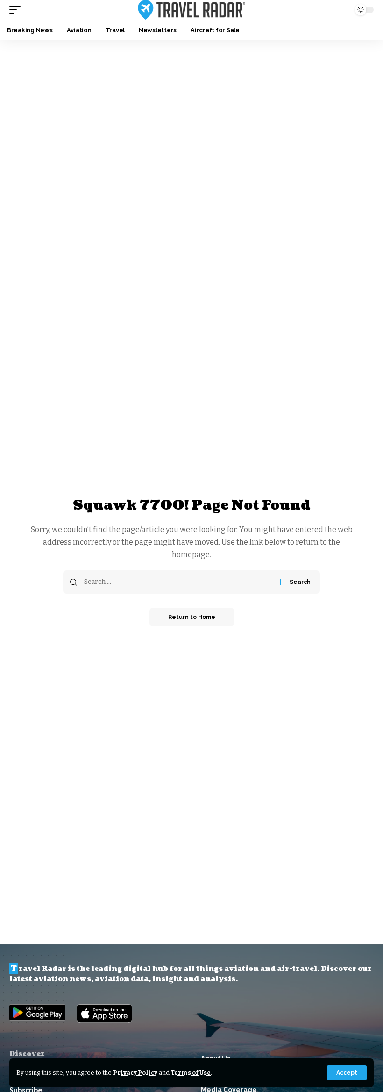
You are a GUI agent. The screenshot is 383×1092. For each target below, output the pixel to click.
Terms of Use (191, 1072)
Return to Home (191, 617)
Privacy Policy (135, 1072)
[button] (347, 1072)
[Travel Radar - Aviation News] (191, 10)
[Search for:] (178, 582)
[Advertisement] (191, 109)
